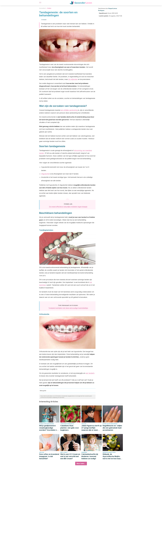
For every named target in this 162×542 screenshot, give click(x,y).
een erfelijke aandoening (69, 110)
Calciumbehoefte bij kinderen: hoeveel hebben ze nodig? (89, 456)
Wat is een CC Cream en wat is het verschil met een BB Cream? (70, 456)
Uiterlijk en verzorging (46, 423)
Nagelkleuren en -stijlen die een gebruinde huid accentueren (112, 428)
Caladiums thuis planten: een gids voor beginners (69, 428)
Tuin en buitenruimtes (67, 423)
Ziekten (49, 8)
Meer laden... (81, 463)
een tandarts (90, 373)
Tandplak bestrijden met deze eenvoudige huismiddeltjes (68, 308)
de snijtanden (73, 79)
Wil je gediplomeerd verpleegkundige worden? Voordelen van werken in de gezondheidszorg (49, 428)
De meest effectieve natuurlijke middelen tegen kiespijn (68, 207)
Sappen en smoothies (109, 452)
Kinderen (84, 452)
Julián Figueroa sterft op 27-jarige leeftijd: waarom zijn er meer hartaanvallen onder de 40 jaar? (91, 428)
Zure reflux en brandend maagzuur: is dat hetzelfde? (49, 456)
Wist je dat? (64, 452)
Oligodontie (45, 174)
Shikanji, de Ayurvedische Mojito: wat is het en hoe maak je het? (112, 456)
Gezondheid (42, 8)
